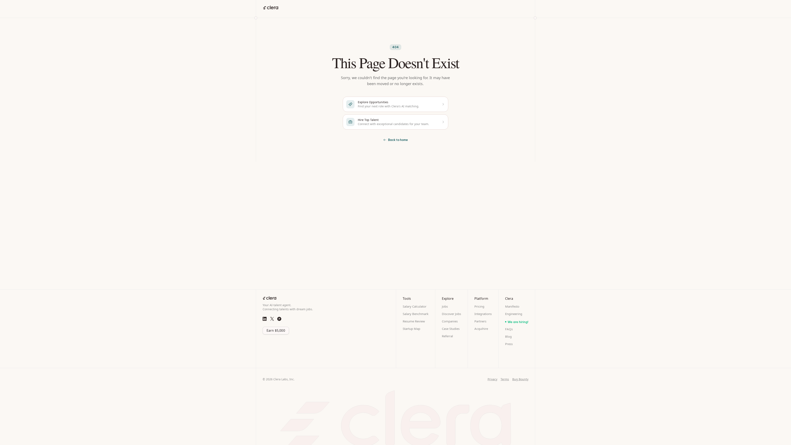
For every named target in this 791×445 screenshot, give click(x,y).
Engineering (513, 314)
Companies (450, 321)
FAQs (509, 329)
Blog (508, 336)
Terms (505, 379)
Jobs (445, 306)
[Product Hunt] (279, 318)
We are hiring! (518, 322)
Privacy (492, 379)
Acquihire (481, 329)
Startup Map (411, 329)
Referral (447, 336)
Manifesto (512, 306)
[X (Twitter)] (272, 318)
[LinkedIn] (265, 318)
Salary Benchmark (415, 314)
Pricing (479, 306)
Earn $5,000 (276, 330)
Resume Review (414, 321)
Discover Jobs (451, 314)
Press (509, 344)
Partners (480, 321)
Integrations (483, 314)
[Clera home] (270, 7)
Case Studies (451, 329)
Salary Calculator (414, 306)
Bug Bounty (520, 379)
